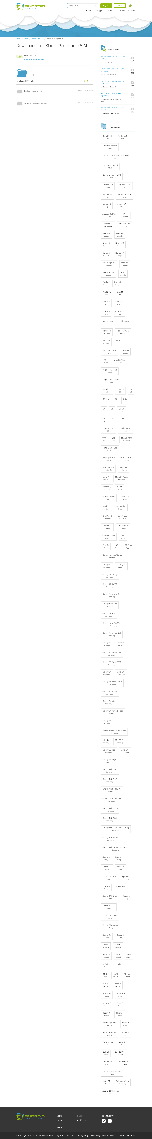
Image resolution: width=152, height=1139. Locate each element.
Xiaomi (26, 39)
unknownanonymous (34, 59)
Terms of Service (108, 1136)
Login (133, 5)
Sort (86, 81)
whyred (27, 103)
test (26, 91)
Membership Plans (127, 10)
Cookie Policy (95, 1136)
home (18, 39)
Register (106, 5)
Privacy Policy (82, 1136)
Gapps (99, 10)
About (110, 10)
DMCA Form (82, 1120)
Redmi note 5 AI (37, 39)
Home (88, 10)
